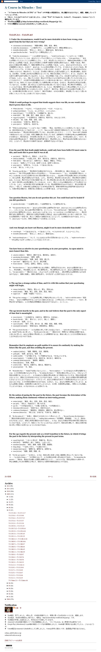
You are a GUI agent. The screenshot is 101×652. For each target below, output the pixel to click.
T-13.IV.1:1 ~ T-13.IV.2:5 (17, 536)
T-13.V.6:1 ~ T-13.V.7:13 (17, 518)
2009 (8, 494)
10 (10, 502)
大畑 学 (18, 608)
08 (10, 507)
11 (10, 499)
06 (10, 583)
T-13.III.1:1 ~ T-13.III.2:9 (17, 552)
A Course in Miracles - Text (23, 7)
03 (10, 591)
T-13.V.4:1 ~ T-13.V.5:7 (16, 521)
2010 (8, 491)
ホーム (50, 476)
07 (10, 510)
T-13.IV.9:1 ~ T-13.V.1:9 (16, 526)
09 (10, 505)
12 (10, 497)
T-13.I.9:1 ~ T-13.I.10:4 (16, 567)
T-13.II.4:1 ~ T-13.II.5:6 (16, 560)
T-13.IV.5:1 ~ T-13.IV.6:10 (17, 531)
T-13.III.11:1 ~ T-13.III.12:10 (18, 539)
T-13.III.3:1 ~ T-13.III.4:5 (17, 549)
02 (10, 594)
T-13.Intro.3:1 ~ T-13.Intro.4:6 (18, 580)
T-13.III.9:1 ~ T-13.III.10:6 (17, 541)
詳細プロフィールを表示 (13, 640)
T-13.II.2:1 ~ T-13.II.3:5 (16, 562)
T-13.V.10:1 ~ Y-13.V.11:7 (17, 513)
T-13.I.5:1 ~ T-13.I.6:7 (16, 573)
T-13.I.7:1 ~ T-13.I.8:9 (16, 570)
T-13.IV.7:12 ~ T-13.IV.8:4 (17, 528)
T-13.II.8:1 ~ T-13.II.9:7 (16, 554)
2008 (8, 599)
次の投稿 (8, 476)
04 (10, 588)
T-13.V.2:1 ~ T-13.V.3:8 (16, 523)
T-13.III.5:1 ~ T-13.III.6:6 (17, 547)
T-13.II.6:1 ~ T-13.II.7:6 (16, 557)
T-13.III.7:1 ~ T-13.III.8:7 (17, 544)
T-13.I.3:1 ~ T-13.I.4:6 (16, 575)
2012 (8, 486)
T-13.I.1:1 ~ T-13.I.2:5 (16, 578)
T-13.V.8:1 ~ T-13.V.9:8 (16, 515)
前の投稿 (93, 476)
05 (10, 586)
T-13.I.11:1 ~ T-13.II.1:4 (16, 565)
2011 (8, 488)
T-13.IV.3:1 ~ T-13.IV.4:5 (21, 34)
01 (10, 596)
